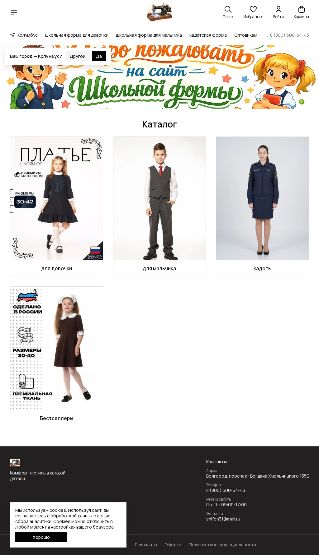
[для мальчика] (159, 198)
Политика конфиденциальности (222, 545)
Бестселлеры (56, 418)
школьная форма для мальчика (149, 35)
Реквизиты (146, 545)
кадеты (263, 268)
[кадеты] (262, 198)
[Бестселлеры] (56, 348)
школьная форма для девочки (76, 35)
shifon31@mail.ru (223, 519)
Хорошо (41, 537)
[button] (253, 12)
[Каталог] (13, 12)
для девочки (56, 268)
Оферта (172, 545)
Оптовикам (245, 35)
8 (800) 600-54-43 (225, 490)
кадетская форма (208, 35)
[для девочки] (56, 198)
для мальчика (159, 268)
